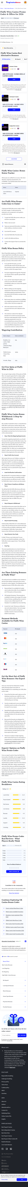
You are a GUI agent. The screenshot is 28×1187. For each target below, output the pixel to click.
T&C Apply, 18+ (18, 89)
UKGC (3, 1090)
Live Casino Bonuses (7, 1144)
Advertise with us (6, 1107)
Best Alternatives (8, 48)
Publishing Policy (6, 1113)
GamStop (4, 1093)
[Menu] (2, 2)
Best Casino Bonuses (9, 8)
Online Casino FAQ (6, 1116)
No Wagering (5, 971)
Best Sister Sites (6, 1133)
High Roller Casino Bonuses (9, 975)
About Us (4, 1101)
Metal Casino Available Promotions (14, 911)
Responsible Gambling (7, 1076)
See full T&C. (10, 1040)
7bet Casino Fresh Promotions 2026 (14, 923)
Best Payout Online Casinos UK (9, 1139)
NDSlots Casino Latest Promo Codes (15, 927)
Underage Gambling (7, 1078)
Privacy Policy (5, 1179)
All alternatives (6, 59)
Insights (4, 1119)
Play (14, 79)
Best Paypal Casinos (7, 1127)
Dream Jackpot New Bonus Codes (14, 908)
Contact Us (4, 1110)
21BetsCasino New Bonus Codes (14, 920)
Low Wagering (5, 968)
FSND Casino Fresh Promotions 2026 (15, 934)
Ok (22, 1179)
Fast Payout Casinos (7, 1136)
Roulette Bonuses (6, 1141)
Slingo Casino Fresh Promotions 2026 (15, 930)
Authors (4, 1104)
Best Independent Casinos (8, 1130)
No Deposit (18, 59)
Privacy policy (5, 1081)
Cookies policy (5, 1087)
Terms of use (5, 1084)
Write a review (13, 871)
